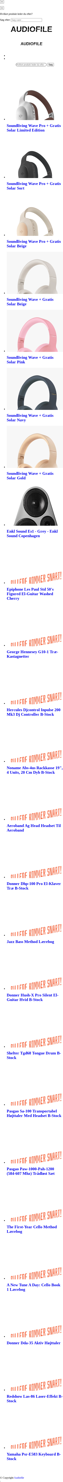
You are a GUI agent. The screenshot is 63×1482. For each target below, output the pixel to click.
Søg (51, 64)
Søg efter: (5, 19)
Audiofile (19, 1477)
